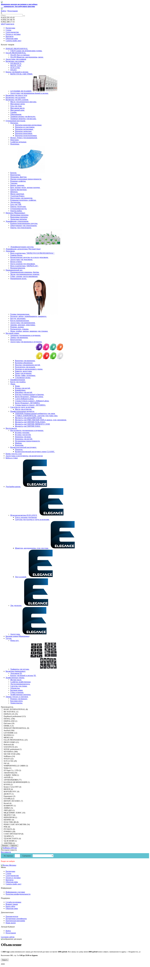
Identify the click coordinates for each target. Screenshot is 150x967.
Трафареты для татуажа (19, 669)
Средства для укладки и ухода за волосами (32, 519)
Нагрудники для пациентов (21, 198)
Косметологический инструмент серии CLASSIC (35, 452)
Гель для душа (16, 106)
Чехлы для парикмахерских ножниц (25, 274)
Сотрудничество (12, 32)
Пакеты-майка (16, 211)
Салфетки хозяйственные (20, 682)
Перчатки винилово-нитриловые (28, 125)
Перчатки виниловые (24, 133)
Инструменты (11, 428)
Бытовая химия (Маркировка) (17, 636)
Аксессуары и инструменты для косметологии (24, 456)
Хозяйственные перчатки (20, 694)
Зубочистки (15, 688)
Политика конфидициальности (18, 894)
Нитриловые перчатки (19, 215)
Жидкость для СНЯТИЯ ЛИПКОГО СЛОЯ (32, 424)
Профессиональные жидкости (22, 411)
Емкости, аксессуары (23, 371)
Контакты (9, 36)
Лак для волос (16, 605)
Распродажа (10, 28)
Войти (3, 11)
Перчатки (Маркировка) (15, 213)
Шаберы (18, 443)
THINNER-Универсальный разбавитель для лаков (35, 413)
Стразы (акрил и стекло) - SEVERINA (30, 405)
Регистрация (13, 11)
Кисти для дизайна (18, 382)
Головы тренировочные (20, 314)
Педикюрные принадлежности (27, 441)
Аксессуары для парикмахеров (22, 323)
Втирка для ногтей (22, 388)
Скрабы (13, 112)
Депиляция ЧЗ (16, 673)
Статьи (8, 30)
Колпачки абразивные (24, 363)
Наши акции (11, 923)
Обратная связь (12, 38)
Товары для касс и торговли (17, 697)
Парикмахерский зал (14, 270)
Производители (12, 916)
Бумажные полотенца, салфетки (23, 200)
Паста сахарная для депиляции (22, 264)
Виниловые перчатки (19, 217)
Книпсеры (19, 445)
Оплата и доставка (13, 34)
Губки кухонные (17, 692)
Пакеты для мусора (18, 206)
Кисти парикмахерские (19, 321)
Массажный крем (17, 110)
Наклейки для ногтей (24, 392)
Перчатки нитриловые (24, 129)
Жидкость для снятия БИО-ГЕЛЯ (28, 418)
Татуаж (9, 638)
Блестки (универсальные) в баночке (29, 394)
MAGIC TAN (15, 65)
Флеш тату (14, 640)
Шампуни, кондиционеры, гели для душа (32, 548)
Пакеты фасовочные (18, 190)
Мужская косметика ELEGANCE (23, 515)
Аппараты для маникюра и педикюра (25, 335)
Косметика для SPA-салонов (17, 100)
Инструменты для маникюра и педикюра (27, 430)
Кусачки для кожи (22, 433)
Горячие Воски (16, 255)
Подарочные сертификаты (16, 919)
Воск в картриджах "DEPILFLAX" (24, 266)
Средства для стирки (18, 686)
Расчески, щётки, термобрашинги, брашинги (28, 316)
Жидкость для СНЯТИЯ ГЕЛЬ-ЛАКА (30, 422)
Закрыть (5, 960)
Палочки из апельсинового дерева (29, 369)
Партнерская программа (15, 921)
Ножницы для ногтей (24, 439)
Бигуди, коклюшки (18, 318)
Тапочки (14, 183)
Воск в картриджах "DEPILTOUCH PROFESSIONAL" (32, 253)
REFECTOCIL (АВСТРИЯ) (21, 74)
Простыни (14, 140)
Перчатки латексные (23, 131)
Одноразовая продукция (16, 121)
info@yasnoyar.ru (7, 24)
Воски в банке (16, 262)
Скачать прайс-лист (13, 41)
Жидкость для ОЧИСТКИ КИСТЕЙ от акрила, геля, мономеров (41, 420)
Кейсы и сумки (12, 458)
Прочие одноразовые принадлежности (26, 179)
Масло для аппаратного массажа (23, 102)
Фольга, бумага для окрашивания (23, 138)
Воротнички (15, 175)
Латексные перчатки (18, 219)
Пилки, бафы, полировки (25, 375)
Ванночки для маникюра (25, 361)
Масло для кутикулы (23, 409)
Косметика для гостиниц (15, 97)
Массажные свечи (17, 104)
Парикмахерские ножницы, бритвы (24, 272)
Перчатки (14, 123)
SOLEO (13, 70)
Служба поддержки (13, 902)
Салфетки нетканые (18, 142)
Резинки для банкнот (19, 699)
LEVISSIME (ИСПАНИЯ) (21, 91)
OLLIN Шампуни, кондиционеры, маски (27, 57)
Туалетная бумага (17, 196)
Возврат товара (12, 904)
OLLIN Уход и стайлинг (20, 55)
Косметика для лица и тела (16, 95)
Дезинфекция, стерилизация (17, 221)
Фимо (17, 386)
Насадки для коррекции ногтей (27, 365)
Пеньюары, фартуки (18, 177)
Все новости (6, 852)
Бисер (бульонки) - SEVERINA (27, 403)
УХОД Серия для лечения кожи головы (26, 51)
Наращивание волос (18, 278)
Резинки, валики (17, 327)
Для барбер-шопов (13, 487)
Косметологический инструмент (23, 447)
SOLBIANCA (16, 63)
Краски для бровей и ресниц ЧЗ (23, 675)
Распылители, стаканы (19, 329)
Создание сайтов (7, 937)
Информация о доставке (15, 892)
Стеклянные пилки (23, 378)
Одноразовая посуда (18, 209)
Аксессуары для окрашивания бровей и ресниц (29, 93)
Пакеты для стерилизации (21, 228)
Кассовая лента (16, 701)
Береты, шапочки (17, 185)
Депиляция (10, 251)
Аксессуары (15, 634)
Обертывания (16, 114)
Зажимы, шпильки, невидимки (23, 325)
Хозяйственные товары (15, 678)
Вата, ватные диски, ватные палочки (25, 187)
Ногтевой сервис (13, 333)
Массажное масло (17, 108)
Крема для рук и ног (14, 454)
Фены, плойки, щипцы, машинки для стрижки (29, 331)
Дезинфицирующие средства (22, 247)
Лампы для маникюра (19, 337)
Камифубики (20, 390)
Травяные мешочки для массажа (23, 119)
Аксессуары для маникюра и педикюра (26, 342)
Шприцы (14, 192)
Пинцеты (19, 449)
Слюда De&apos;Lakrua (24, 399)
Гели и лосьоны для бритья (26, 517)
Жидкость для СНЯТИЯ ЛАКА (28, 426)
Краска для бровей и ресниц (17, 72)
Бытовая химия (16, 690)
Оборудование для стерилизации (23, 226)
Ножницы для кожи (23, 437)
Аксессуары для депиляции (21, 259)
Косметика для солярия (15, 61)
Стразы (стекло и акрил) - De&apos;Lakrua (32, 401)
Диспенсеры (15, 202)
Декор (13, 384)
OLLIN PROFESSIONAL (16, 53)
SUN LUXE (15, 68)
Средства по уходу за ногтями (22, 407)
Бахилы (13, 173)
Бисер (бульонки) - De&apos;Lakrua (29, 397)
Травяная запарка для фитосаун (23, 116)
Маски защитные (17, 194)
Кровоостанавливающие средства (24, 223)
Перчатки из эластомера (25, 127)
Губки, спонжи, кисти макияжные (24, 276)
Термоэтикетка (16, 703)
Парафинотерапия (17, 380)
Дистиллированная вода (20, 684)
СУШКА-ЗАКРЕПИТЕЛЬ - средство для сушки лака (36, 416)
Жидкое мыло (16, 680)
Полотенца (15, 144)
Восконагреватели (17, 268)
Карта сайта (10, 906)
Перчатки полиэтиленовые (26, 136)
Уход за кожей (21, 577)
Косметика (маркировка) (16, 671)
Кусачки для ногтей (23, 435)
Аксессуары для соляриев (16, 59)
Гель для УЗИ (16, 204)
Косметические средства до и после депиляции (29, 257)
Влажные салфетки (18, 181)
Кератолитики (16, 340)
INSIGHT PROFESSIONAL (17, 49)
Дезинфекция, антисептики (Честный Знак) (23, 249)
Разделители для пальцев (25, 367)
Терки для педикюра (23, 373)
